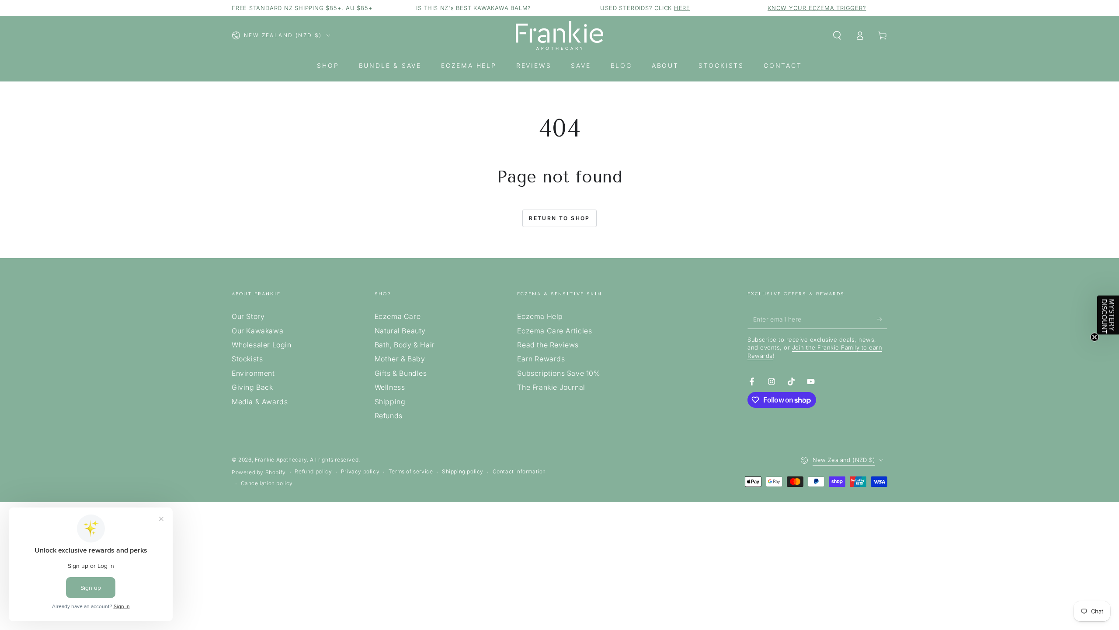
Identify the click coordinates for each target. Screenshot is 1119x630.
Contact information (519, 471)
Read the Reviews (548, 344)
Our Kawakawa (257, 330)
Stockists (247, 358)
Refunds (389, 415)
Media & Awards (260, 401)
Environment (253, 373)
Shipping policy (462, 471)
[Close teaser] (1094, 337)
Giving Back (252, 387)
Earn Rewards (541, 358)
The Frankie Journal (551, 387)
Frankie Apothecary (281, 459)
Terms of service (411, 471)
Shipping (390, 401)
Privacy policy (360, 471)
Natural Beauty (400, 330)
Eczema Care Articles (554, 330)
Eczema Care (398, 316)
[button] (1108, 315)
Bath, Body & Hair (405, 344)
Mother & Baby (400, 358)
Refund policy (313, 471)
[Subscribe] (882, 319)
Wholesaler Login (262, 344)
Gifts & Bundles (401, 373)
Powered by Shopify (259, 472)
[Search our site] (837, 35)
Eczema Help (540, 316)
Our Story (248, 316)
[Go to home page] (559, 35)
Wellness (390, 387)
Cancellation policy (267, 483)
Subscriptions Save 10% (558, 373)
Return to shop (559, 218)
